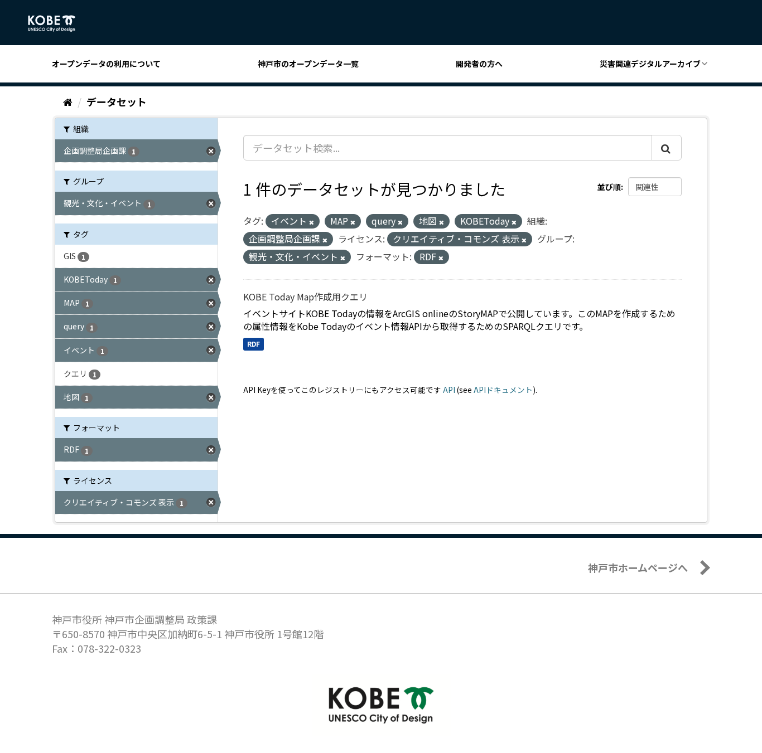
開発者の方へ (479, 63)
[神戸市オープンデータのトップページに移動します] (58, 23)
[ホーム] (68, 101)
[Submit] (667, 148)
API (449, 389)
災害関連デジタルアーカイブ (650, 63)
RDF (253, 343)
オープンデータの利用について (106, 63)
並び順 (609, 186)
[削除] (311, 221)
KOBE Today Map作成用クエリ (305, 296)
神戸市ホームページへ (638, 567)
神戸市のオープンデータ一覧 (308, 63)
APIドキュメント (503, 389)
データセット (116, 101)
